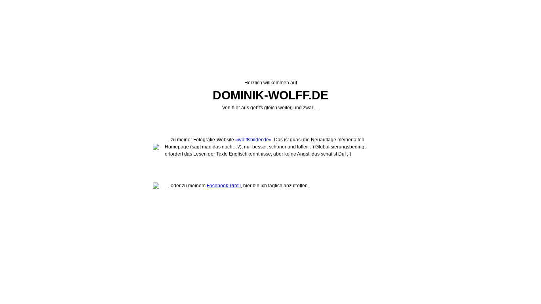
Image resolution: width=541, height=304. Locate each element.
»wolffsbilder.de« (253, 139)
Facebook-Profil (224, 185)
